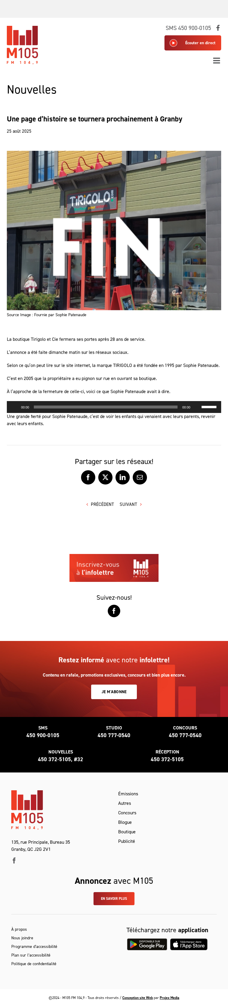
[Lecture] (15, 407)
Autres (124, 803)
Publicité (126, 841)
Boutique (127, 832)
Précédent (102, 504)
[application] (114, 407)
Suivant (128, 504)
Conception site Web (137, 997)
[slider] (210, 406)
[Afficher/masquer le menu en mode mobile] (217, 60)
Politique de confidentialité (33, 964)
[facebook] (14, 861)
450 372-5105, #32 (60, 759)
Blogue (125, 822)
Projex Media (169, 997)
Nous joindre (22, 938)
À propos (19, 929)
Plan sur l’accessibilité (30, 955)
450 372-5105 (167, 759)
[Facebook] (114, 611)
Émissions (128, 794)
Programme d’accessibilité (34, 946)
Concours (127, 813)
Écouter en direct (200, 43)
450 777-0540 (114, 735)
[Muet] (197, 407)
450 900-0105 (42, 735)
